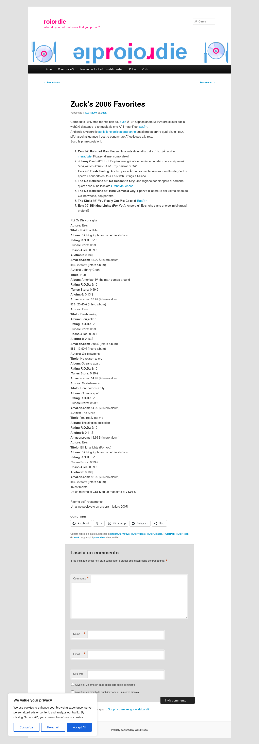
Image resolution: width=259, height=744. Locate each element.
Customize (26, 727)
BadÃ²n (142, 200)
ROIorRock (182, 534)
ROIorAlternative (120, 534)
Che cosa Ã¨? (66, 69)
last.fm (142, 126)
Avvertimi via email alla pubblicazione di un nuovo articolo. (107, 692)
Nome (79, 634)
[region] (52, 714)
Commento (81, 578)
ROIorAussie (138, 534)
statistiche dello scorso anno (117, 131)
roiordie (55, 21)
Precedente (52, 82)
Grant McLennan (122, 186)
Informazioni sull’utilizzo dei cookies (101, 69)
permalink (99, 537)
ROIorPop (169, 534)
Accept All (79, 727)
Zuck (145, 69)
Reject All (53, 727)
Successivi (207, 82)
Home (48, 69)
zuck (104, 112)
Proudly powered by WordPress (129, 730)
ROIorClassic (154, 534)
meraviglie (84, 156)
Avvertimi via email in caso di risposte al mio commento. (105, 684)
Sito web (78, 674)
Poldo (132, 69)
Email (79, 654)
